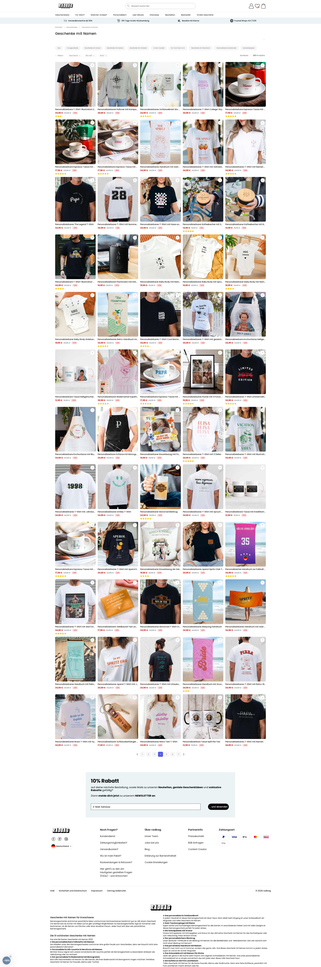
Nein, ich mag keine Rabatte (160, 504)
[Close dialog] (185, 461)
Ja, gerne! (160, 497)
